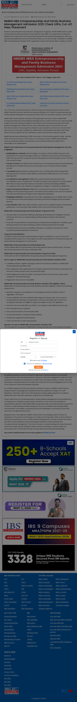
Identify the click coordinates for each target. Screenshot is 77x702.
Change (44, 360)
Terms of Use (47, 363)
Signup (38, 367)
